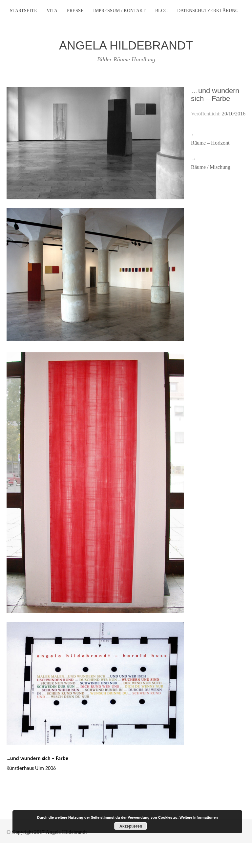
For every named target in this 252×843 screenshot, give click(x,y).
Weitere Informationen (198, 817)
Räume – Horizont (210, 143)
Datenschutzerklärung (208, 10)
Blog (161, 10)
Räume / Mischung (210, 167)
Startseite (23, 10)
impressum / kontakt (119, 10)
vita (52, 10)
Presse (75, 10)
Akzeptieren (130, 826)
